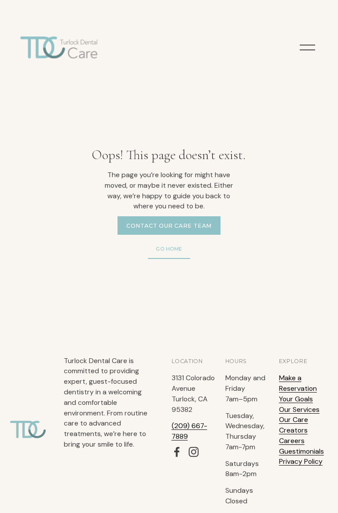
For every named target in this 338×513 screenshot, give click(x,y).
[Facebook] (177, 452)
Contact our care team (169, 225)
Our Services (299, 409)
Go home (169, 249)
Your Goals (296, 399)
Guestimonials (301, 451)
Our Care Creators (293, 425)
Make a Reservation (298, 383)
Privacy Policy (301, 461)
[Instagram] (193, 452)
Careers (292, 440)
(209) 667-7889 (189, 431)
